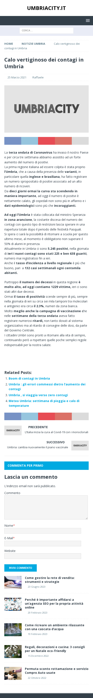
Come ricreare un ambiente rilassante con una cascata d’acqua (54, 627)
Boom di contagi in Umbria (29, 378)
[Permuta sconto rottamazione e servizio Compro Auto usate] (13, 673)
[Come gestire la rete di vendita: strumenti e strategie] (13, 582)
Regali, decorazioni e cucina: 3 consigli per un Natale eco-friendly (55, 649)
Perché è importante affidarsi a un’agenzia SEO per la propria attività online (54, 603)
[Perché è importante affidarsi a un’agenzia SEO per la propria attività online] (13, 604)
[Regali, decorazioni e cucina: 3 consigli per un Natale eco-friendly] (13, 651)
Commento (12, 493)
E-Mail (8, 538)
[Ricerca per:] (46, 30)
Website (10, 551)
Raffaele (38, 77)
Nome (8, 525)
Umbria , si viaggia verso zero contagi (38, 395)
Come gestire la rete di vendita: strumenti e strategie (50, 580)
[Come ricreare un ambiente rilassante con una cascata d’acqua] (13, 629)
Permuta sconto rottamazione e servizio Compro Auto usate (56, 671)
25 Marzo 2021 (17, 77)
